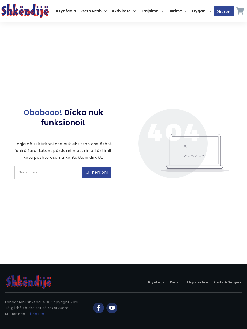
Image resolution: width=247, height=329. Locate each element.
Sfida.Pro (36, 313)
